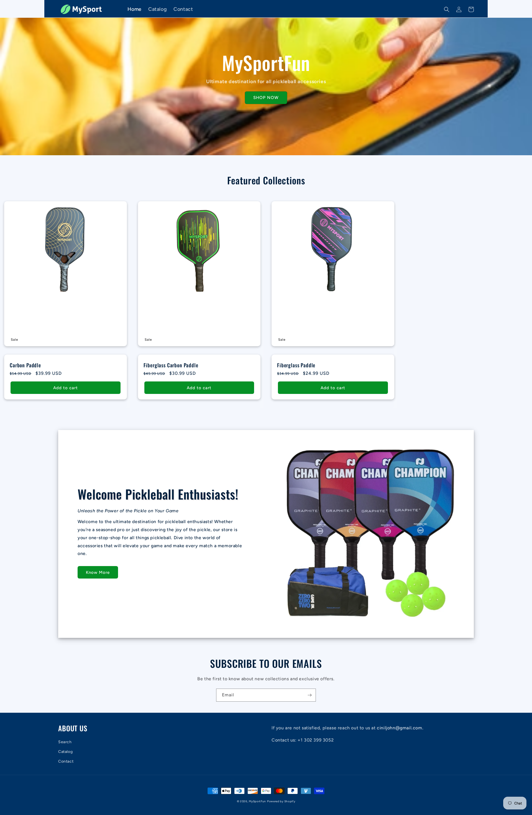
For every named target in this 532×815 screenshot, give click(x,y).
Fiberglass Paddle (296, 365)
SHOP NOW (266, 97)
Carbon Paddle (25, 365)
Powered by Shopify (281, 801)
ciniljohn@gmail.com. (400, 727)
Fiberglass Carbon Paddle (171, 365)
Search (65, 742)
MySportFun (257, 801)
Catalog (65, 751)
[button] (447, 9)
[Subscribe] (309, 695)
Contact (65, 761)
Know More (98, 572)
